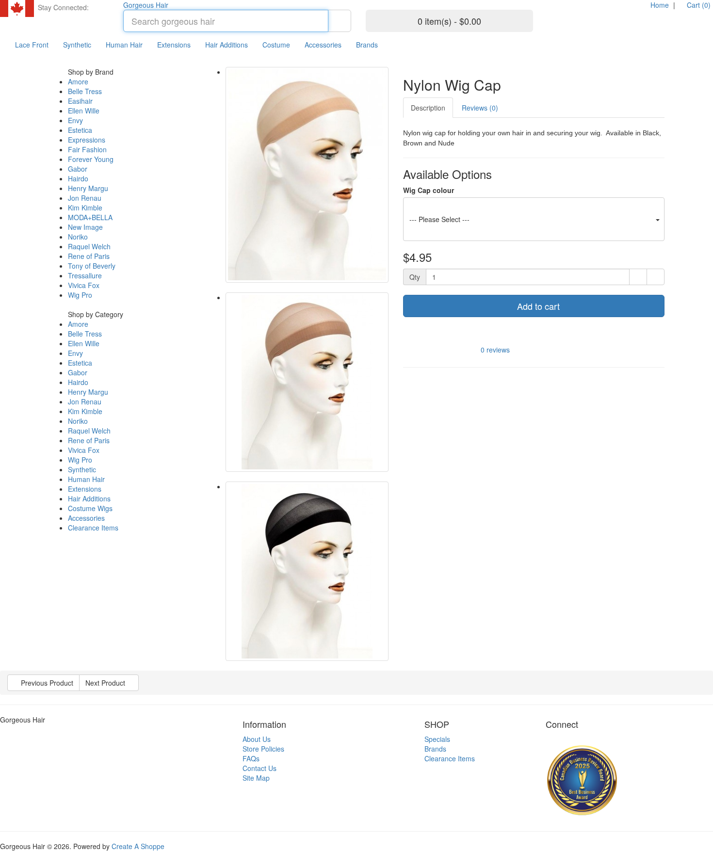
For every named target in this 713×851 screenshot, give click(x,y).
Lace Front (32, 44)
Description (428, 107)
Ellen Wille (83, 110)
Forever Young (90, 159)
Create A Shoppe (138, 846)
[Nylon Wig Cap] (307, 175)
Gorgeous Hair (145, 5)
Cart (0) (698, 5)
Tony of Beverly (91, 266)
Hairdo (78, 178)
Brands (367, 44)
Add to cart (537, 306)
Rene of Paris (89, 256)
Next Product (106, 683)
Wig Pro (80, 295)
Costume (276, 44)
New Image (85, 227)
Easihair (80, 101)
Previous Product (46, 683)
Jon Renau (84, 198)
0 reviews (495, 349)
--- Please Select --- (439, 219)
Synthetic (77, 44)
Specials (437, 739)
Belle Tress (85, 91)
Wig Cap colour (428, 190)
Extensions (174, 44)
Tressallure (85, 275)
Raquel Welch (89, 246)
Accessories (323, 44)
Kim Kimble (85, 207)
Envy (75, 120)
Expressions (86, 140)
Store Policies (263, 749)
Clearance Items (93, 527)
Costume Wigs (90, 508)
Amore (78, 81)
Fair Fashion (87, 149)
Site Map (256, 778)
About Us (257, 739)
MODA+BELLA (90, 217)
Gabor (77, 169)
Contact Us (259, 768)
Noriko (78, 236)
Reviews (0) (480, 107)
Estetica (80, 130)
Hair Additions (226, 44)
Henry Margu (88, 188)
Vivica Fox (83, 285)
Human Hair (124, 44)
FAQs (251, 758)
